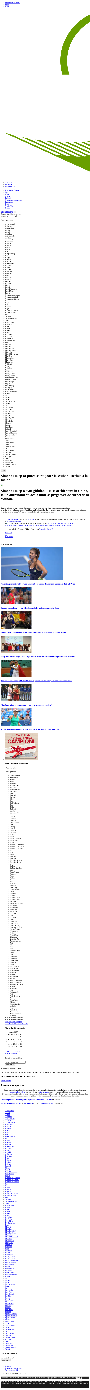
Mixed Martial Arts (11, 354)
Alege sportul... (10, 224)
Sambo (7, 397)
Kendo (7, 332)
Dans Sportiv (9, 273)
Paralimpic (9, 372)
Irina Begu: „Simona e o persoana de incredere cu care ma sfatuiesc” (26, 705)
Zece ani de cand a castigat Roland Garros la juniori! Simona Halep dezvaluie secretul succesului (36, 681)
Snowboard (9, 427)
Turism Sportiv (10, 454)
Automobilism (10, 240)
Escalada (8, 283)
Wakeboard (9, 462)
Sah (6, 395)
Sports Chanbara (11, 433)
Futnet (7, 293)
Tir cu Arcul (9, 451)
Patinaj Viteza (10, 376)
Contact (8, 1366)
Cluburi (8, 7)
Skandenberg (9, 421)
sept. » (17, 1051)
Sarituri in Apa (10, 401)
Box (6, 256)
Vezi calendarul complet (13, 1022)
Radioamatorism (11, 391)
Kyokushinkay (10, 340)
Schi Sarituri (9, 411)
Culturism (8, 271)
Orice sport (9, 226)
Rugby (7, 393)
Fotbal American (11, 289)
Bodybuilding (10, 254)
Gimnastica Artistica (12, 297)
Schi (6, 405)
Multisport (8, 362)
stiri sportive (44, 1092)
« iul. (7, 1051)
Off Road (8, 364)
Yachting (8, 466)
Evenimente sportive (12, 3)
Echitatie (8, 281)
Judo (7, 321)
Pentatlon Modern (11, 378)
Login (7, 204)
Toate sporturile (15, 775)
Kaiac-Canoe (9, 323)
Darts (7, 275)
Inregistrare (9, 202)
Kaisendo (8, 324)
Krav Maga (9, 338)
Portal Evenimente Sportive (11, 1103)
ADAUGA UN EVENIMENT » (16, 1024)
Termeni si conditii (12, 1370)
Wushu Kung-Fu (11, 464)
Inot (6, 315)
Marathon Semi (10, 350)
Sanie (7, 399)
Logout (7, 208)
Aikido (7, 230)
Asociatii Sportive (20, 1100)
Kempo (7, 330)
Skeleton (8, 423)
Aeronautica (9, 228)
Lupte (7, 342)
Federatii (8, 184)
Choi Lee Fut (9, 263)
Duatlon (8, 279)
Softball (8, 429)
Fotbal (7, 287)
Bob (6, 252)
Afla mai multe (70, 1378)
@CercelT (30, 519)
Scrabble (8, 413)
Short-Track (9, 419)
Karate (7, 326)
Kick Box (8, 334)
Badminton (9, 242)
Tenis (7, 445)
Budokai (8, 259)
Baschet (8, 244)
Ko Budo (8, 336)
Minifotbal (9, 352)
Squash (7, 437)
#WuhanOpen (47, 525)
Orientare (8, 368)
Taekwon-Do (9, 443)
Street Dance (9, 439)
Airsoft (7, 232)
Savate (7, 403)
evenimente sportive (17, 1092)
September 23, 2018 (46, 529)
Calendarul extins (11, 1053)
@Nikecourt (26, 525)
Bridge (7, 257)
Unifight (8, 456)
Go (6, 301)
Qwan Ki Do (9, 389)
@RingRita (52, 523)
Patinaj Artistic (10, 374)
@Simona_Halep (12, 519)
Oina (7, 366)
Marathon (8, 346)
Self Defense (9, 417)
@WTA (70, 523)
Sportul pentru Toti (11, 435)
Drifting (8, 277)
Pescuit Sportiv (10, 380)
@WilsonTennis (10, 525)
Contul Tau (9, 206)
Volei (7, 458)
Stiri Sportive (28, 1103)
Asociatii (8, 182)
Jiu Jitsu (8, 317)
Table (7, 441)
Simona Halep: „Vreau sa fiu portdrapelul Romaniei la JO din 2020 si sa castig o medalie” (34, 632)
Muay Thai (9, 360)
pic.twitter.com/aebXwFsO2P (62, 525)
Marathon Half (10, 348)
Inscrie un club (6, 1081)
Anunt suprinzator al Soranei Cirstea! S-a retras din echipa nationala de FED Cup (38, 584)
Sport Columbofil (11, 431)
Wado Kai (8, 460)
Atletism (8, 238)
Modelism (8, 356)
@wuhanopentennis (14, 521)
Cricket (7, 267)
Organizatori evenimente (14, 200)
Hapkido (8, 309)
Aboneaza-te (10, 1065)
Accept (79, 1378)
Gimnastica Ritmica (12, 299)
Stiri (7, 5)
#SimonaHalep (36, 525)
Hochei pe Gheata (11, 311)
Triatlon (8, 453)
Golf (6, 303)
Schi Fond (8, 409)
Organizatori (10, 186)
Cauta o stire (5, 214)
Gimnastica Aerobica (12, 295)
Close (3, 1387)
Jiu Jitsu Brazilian (11, 319)
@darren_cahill (62, 523)
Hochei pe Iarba (10, 313)
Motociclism (9, 358)
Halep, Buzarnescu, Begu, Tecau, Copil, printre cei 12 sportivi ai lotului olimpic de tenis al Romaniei (38, 657)
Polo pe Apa (9, 382)
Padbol (7, 370)
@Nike (19, 525)
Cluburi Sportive (7, 1100)
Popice (7, 384)
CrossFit (8, 269)
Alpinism (8, 234)
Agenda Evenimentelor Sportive (40, 1100)
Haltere (7, 305)
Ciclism (8, 265)
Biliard (7, 250)
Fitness (7, 285)
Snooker (8, 425)
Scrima (7, 415)
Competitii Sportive (46, 1103)
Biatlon (7, 248)
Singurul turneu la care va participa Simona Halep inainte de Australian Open (30, 608)
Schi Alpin (9, 407)
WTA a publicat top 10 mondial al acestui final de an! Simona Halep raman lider (30, 729)
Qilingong (8, 388)
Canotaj (8, 261)
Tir (6, 449)
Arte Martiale (9, 236)
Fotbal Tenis (9, 291)
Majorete (8, 344)
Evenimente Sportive (12, 190)
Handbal (8, 307)
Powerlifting (9, 386)
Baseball (8, 246)
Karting (8, 328)
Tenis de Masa (10, 447)
